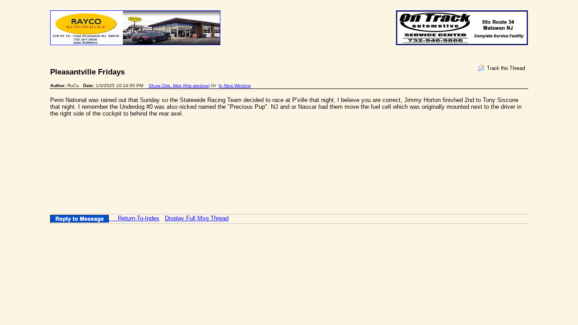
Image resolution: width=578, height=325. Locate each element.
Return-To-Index (138, 218)
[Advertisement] (214, 144)
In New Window (235, 85)
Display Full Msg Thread (196, 218)
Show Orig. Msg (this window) (179, 85)
